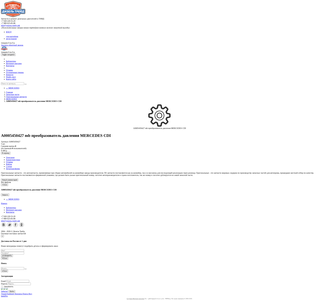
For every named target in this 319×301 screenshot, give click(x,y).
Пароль (4, 284)
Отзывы (9, 70)
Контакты (10, 66)
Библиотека (11, 61)
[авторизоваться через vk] (7, 289)
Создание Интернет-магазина (135, 298)
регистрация (11, 39)
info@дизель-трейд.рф (10, 25)
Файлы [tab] (9, 164)
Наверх (4, 203)
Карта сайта (11, 79)
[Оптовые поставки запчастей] (13, 16)
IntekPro (4, 296)
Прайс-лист (11, 77)
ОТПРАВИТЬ (7, 256)
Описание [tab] (10, 157)
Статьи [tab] (9, 166)
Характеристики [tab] (13, 160)
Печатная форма (13, 169)
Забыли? (4, 291)
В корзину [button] (5, 153)
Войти (12, 291)
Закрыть (5, 195)
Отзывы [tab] (9, 162)
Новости (9, 75)
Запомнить (8, 286)
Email (3, 281)
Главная (9, 92)
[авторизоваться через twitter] (4, 289)
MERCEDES (12, 88)
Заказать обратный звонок (12, 45)
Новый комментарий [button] (9, 180)
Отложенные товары (15, 72)
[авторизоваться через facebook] (2, 289)
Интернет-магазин (14, 63)
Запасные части (12, 94)
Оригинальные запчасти (16, 97)
